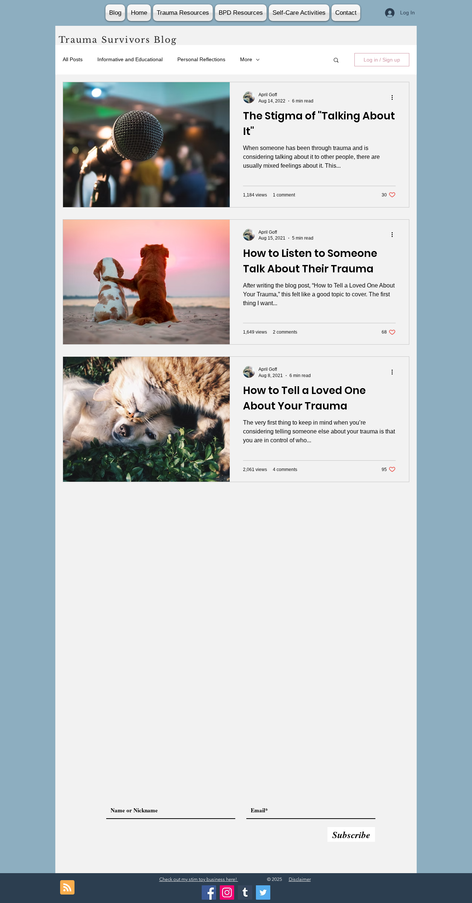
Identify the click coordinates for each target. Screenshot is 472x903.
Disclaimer (300, 879)
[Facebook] (209, 892)
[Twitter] (263, 892)
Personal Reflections (201, 59)
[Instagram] (227, 892)
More (246, 59)
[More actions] (394, 97)
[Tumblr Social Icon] (245, 892)
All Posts (73, 59)
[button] (336, 60)
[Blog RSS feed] (67, 887)
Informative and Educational (130, 59)
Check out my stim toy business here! (198, 879)
